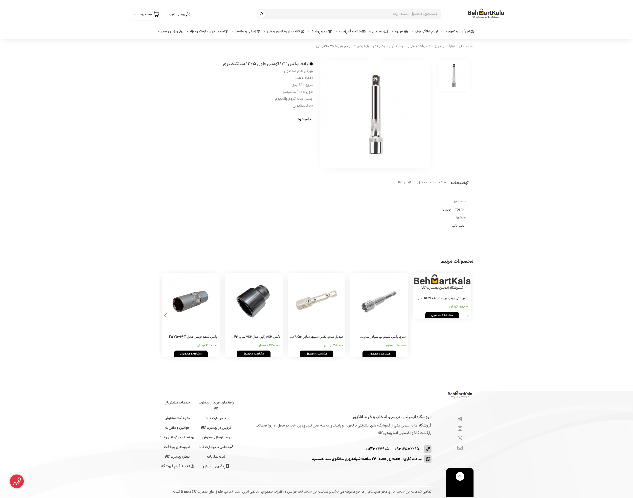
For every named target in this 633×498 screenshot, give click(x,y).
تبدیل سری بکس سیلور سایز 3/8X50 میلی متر (317, 337)
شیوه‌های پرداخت (177, 447)
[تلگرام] (460, 419)
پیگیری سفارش (214, 466)
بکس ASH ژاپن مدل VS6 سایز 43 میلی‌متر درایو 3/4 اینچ (257, 337)
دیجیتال (378, 31)
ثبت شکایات (216, 457)
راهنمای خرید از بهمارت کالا (216, 405)
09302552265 (407, 449)
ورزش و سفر (170, 31)
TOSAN (459, 209)
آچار (391, 46)
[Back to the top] (460, 476)
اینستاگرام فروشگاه (175, 466)
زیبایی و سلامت (246, 31)
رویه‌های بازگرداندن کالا (177, 437)
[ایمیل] (460, 448)
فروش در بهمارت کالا (216, 428)
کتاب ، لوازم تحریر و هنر (284, 31)
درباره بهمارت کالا (177, 457)
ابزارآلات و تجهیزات (457, 31)
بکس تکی (379, 46)
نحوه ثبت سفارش (177, 418)
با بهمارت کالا (216, 418)
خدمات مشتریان (177, 402)
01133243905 (377, 449)
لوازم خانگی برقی (426, 31)
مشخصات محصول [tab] (431, 183)
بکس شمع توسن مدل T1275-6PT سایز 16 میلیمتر (192, 337)
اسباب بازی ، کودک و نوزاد (207, 31)
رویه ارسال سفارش (216, 437)
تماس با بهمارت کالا (214, 447)
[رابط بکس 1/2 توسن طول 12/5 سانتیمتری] (460, 395)
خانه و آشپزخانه (350, 31)
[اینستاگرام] (460, 429)
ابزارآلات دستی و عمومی (413, 46)
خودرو (399, 31)
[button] (165, 315)
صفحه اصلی (466, 46)
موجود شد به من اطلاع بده (281, 133)
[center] (262, 14)
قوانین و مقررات (177, 428)
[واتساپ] (460, 438)
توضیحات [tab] (460, 183)
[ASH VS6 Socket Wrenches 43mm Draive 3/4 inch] (254, 302)
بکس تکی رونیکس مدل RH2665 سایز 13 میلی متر (443, 298)
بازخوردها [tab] (405, 183)
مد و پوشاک (319, 31)
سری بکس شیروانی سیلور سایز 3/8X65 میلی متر (384, 337)
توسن (447, 209)
